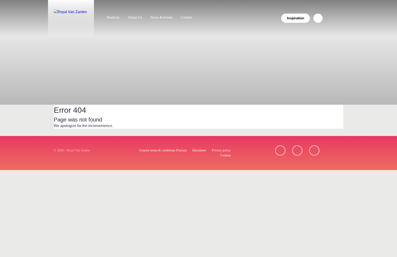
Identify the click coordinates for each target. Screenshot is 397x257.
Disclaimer (199, 150)
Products (113, 17)
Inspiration (295, 18)
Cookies (225, 155)
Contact (186, 17)
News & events (161, 17)
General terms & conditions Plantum (163, 150)
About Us (135, 17)
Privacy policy (221, 150)
